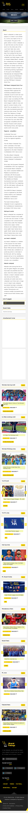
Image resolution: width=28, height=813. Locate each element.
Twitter (8, 773)
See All (23, 385)
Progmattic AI (20, 799)
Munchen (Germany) (7, 311)
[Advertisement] (14, 334)
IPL (6, 537)
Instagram (21, 768)
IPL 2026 (5, 505)
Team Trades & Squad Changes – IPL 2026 (14, 499)
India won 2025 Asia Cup (11, 659)
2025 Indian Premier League (12, 531)
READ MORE (12, 407)
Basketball (22, 9)
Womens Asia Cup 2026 (8, 411)
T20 (5, 601)
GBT (5, 303)
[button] (2, 428)
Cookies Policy (7, 808)
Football (16, 9)
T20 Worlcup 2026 (6, 730)
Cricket (8, 9)
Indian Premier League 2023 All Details (14, 595)
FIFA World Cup (6, 635)
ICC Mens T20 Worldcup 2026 (7, 435)
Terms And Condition (8, 805)
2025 (4, 571)
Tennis (12, 9)
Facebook (9, 768)
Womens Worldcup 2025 (8, 475)
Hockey (14, 787)
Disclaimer (12, 803)
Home (4, 9)
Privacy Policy (19, 805)
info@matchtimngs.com (11, 759)
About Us (5, 803)
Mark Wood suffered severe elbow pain (14, 691)
